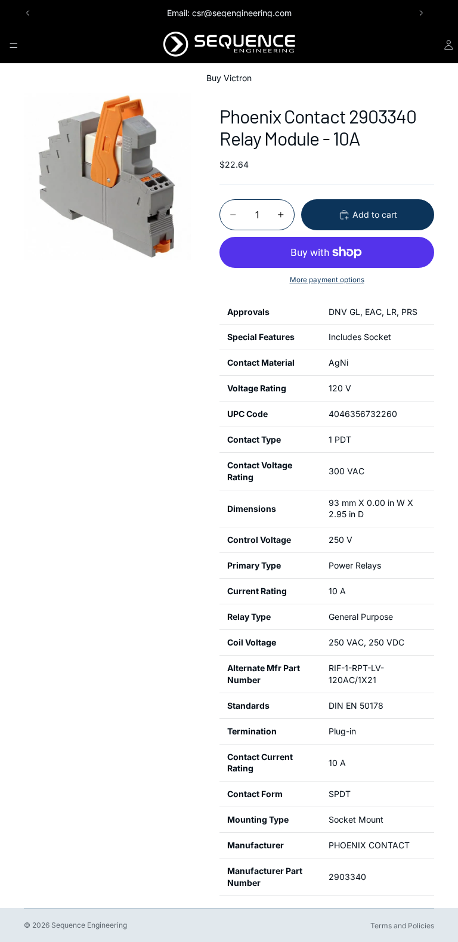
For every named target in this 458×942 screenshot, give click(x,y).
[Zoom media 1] (107, 176)
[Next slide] (421, 13)
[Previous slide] (28, 13)
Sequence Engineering (89, 925)
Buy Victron (229, 78)
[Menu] (13, 45)
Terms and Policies (402, 925)
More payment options (327, 280)
